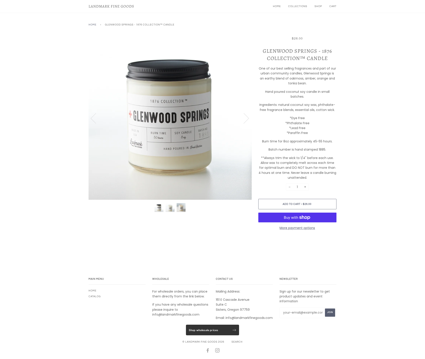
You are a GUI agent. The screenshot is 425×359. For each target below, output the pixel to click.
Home (277, 6)
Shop (318, 6)
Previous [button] (96, 118)
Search (237, 342)
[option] (170, 118)
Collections (297, 6)
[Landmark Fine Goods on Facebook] (207, 351)
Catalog (95, 296)
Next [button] (244, 118)
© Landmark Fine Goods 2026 (203, 342)
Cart (332, 6)
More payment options (297, 228)
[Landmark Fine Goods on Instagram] (217, 351)
